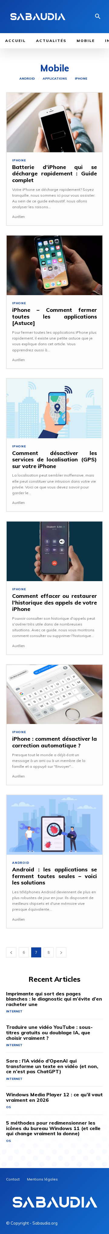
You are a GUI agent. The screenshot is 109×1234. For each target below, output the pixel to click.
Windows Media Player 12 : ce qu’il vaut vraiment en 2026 (54, 1097)
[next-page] (61, 952)
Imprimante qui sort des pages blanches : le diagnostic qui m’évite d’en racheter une (54, 999)
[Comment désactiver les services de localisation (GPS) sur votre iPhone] (54, 408)
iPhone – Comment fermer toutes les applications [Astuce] (54, 316)
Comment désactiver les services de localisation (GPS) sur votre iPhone (54, 460)
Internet (14, 1011)
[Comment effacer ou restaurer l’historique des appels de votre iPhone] (54, 551)
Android (27, 78)
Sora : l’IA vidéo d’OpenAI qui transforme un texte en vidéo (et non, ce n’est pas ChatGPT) (52, 1066)
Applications (55, 78)
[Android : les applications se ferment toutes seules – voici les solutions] (54, 825)
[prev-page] (11, 952)
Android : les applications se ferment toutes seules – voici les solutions (54, 876)
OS (8, 1107)
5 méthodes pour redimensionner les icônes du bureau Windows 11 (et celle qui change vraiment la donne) (53, 1128)
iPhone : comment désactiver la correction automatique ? (54, 742)
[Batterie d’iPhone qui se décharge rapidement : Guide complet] (54, 122)
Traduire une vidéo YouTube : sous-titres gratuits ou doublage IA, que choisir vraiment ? (49, 1032)
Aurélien (18, 217)
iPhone (81, 78)
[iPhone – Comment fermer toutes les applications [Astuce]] (54, 265)
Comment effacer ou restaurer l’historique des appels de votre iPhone (54, 602)
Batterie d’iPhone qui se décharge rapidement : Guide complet (54, 174)
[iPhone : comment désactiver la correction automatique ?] (54, 694)
